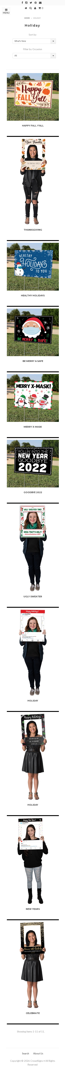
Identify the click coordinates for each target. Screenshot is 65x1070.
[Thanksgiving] (33, 182)
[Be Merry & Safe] (33, 332)
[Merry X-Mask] (33, 398)
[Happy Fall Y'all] (33, 97)
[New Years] (33, 861)
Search (25, 1053)
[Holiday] (33, 653)
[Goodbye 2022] (33, 463)
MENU (6, 12)
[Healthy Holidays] (33, 266)
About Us (38, 1053)
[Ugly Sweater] (33, 548)
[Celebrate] (33, 965)
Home (27, 18)
